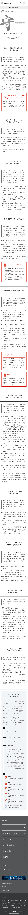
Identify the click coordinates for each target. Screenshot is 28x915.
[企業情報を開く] (24, 857)
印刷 (6, 820)
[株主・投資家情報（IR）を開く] (24, 845)
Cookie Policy (20, 902)
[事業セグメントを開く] (24, 839)
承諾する (14, 912)
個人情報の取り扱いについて (8, 883)
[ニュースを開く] (24, 827)
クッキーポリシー (6, 890)
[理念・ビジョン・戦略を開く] (24, 833)
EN (21, 3)
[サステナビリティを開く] (24, 851)
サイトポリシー (5, 886)
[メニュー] (25, 3)
